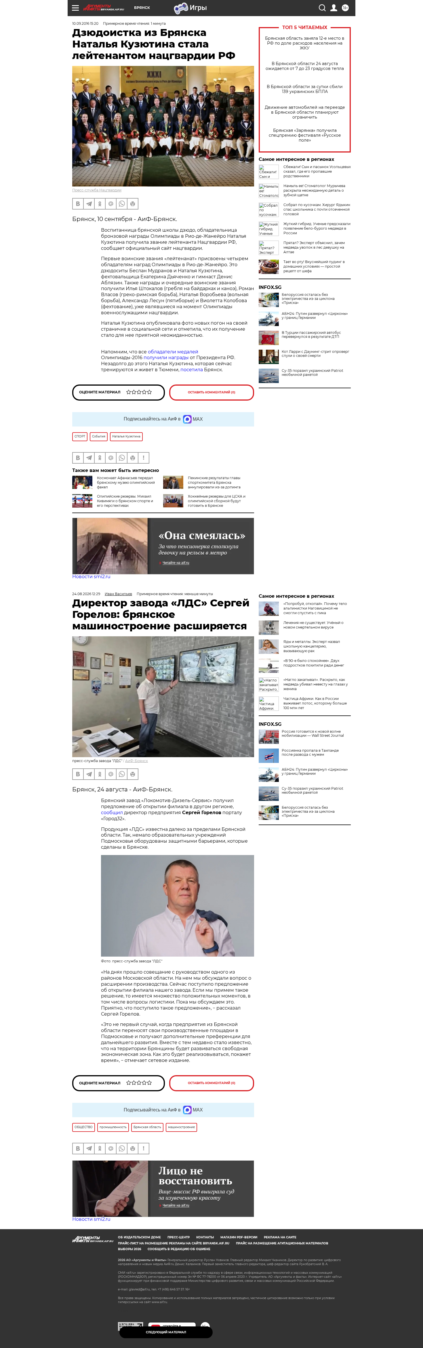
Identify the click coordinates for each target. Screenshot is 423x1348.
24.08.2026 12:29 (86, 594)
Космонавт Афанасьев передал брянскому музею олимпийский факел (126, 482)
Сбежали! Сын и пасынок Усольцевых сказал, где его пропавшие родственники (317, 171)
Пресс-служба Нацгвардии (96, 190)
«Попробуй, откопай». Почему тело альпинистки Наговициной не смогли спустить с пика (315, 608)
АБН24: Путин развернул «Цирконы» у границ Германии (315, 316)
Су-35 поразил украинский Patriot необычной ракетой (312, 373)
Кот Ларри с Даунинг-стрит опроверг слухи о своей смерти (315, 354)
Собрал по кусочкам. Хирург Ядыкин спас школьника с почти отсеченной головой (316, 209)
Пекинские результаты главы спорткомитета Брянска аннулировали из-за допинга (214, 482)
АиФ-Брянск (136, 761)
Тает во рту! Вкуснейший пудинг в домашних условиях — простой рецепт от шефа (314, 266)
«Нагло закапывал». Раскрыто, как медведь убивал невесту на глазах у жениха (315, 684)
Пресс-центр (178, 1237)
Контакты (205, 1237)
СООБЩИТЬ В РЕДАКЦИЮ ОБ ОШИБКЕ (179, 1249)
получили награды (166, 357)
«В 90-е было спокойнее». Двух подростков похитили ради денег (313, 662)
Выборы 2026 (129, 1249)
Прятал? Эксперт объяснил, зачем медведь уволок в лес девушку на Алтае (314, 247)
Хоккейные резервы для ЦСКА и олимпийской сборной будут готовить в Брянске (216, 501)
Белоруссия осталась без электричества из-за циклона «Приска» (308, 299)
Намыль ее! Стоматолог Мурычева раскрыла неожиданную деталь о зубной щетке (314, 190)
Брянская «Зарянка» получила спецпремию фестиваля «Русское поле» (305, 135)
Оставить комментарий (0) (211, 392)
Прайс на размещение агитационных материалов (282, 1243)
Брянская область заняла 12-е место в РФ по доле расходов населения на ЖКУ (304, 43)
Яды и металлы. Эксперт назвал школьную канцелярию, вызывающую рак (311, 646)
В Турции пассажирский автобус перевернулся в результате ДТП (311, 335)
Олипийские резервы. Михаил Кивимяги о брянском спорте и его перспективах (125, 501)
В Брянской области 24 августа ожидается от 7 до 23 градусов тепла (305, 66)
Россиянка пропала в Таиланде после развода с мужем (310, 753)
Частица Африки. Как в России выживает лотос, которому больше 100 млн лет (315, 703)
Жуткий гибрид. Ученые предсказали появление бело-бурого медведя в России (316, 228)
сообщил (112, 812)
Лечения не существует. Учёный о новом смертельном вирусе (313, 624)
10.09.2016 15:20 (85, 23)
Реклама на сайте (280, 1237)
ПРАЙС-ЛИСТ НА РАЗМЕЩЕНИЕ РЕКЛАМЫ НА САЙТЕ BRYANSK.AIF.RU (173, 1243)
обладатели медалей (173, 352)
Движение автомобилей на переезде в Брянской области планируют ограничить (305, 112)
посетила (191, 369)
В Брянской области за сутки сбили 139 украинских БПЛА (305, 89)
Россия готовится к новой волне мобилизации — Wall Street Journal (313, 734)
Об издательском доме (139, 1237)
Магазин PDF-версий (238, 1237)
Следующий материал (166, 1332)
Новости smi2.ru (91, 576)
